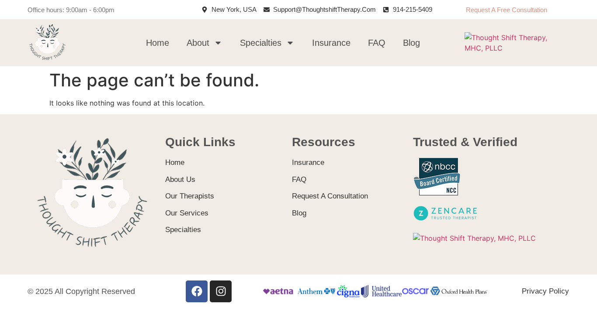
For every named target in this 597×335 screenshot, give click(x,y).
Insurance (331, 43)
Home (157, 43)
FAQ (376, 43)
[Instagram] (221, 291)
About (198, 43)
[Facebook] (197, 291)
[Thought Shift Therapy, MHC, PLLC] (515, 48)
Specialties (260, 43)
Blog (411, 43)
